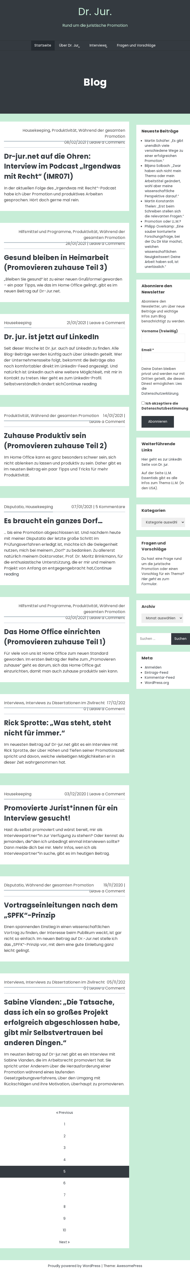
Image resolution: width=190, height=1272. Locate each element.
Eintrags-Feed (156, 672)
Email (148, 350)
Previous (66, 1112)
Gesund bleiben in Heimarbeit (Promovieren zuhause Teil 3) (56, 263)
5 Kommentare (110, 507)
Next (63, 1242)
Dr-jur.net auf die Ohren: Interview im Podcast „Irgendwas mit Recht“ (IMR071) (62, 167)
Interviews (98, 45)
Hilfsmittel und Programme (45, 231)
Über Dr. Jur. (69, 45)
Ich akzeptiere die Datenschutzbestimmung (165, 406)
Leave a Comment (107, 142)
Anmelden (153, 667)
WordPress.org (157, 682)
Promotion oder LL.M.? (163, 221)
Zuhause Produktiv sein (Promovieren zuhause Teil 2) (55, 441)
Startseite (42, 45)
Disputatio (14, 507)
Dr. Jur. (95, 11)
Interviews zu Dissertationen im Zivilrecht (65, 703)
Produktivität (64, 130)
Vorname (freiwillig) (160, 331)
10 (64, 1230)
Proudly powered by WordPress (74, 1266)
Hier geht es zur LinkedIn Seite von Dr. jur (162, 462)
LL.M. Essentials (157, 475)
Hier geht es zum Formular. (155, 581)
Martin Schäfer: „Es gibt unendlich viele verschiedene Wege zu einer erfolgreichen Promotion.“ (164, 150)
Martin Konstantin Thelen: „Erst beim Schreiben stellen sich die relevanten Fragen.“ (164, 209)
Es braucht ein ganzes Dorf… (53, 521)
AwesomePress (129, 1266)
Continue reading (80, 384)
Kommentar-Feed (160, 677)
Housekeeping (36, 130)
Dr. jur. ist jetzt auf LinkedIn (51, 337)
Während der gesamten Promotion (104, 234)
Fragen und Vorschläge (136, 45)
